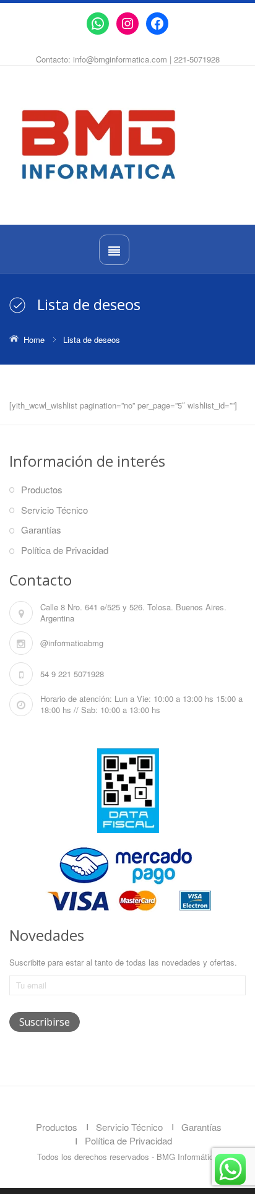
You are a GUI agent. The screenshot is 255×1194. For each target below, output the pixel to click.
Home (34, 339)
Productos (42, 489)
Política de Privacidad (64, 549)
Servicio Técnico (54, 509)
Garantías (41, 529)
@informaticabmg (71, 643)
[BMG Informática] (127, 144)
